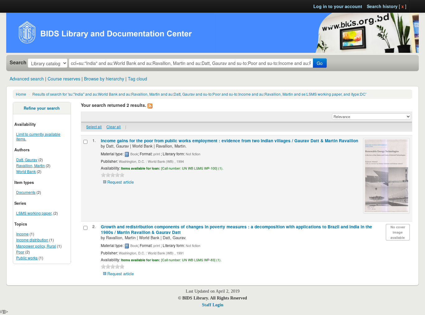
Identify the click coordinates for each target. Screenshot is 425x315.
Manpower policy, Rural (36, 246)
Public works (27, 257)
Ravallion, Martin (30, 165)
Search (18, 62)
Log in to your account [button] (337, 6)
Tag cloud (137, 78)
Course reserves (64, 78)
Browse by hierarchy (104, 78)
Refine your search (42, 108)
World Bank (26, 171)
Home (21, 94)
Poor (20, 251)
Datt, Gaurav (26, 159)
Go (320, 63)
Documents (25, 192)
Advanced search (27, 78)
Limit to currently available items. (38, 136)
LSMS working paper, (34, 213)
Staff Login (212, 305)
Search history (382, 6)
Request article (120, 182)
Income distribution (32, 239)
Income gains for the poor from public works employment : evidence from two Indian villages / (229, 141)
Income (22, 233)
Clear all (113, 126)
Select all (94, 126)
